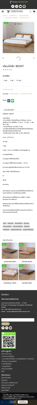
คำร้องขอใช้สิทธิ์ (6, 369)
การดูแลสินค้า (6, 366)
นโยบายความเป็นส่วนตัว (9, 382)
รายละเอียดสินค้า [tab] (9, 110)
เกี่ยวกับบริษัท (6, 377)
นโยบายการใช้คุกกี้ (7, 385)
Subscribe (5, 324)
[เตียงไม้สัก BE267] (18, 38)
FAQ (2, 371)
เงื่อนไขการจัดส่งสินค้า (9, 361)
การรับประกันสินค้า (7, 356)
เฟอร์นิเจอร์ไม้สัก (14, 94)
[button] (30, 12)
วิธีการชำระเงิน (6, 354)
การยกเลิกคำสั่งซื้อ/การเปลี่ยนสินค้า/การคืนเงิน (17, 359)
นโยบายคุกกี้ (18, 398)
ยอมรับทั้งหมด (22, 402)
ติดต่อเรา (4, 380)
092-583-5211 (22, 2)
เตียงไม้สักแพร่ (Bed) (26, 94)
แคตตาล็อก (5, 390)
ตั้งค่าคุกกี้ (13, 402)
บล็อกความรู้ (5, 387)
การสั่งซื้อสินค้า (6, 364)
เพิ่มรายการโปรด (8, 89)
